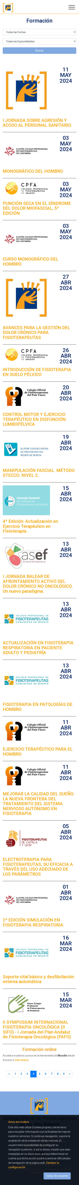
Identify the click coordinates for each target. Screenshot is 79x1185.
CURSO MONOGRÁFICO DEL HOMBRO (30, 261)
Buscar (39, 50)
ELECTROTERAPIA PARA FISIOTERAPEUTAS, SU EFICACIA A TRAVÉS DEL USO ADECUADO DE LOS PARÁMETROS (38, 867)
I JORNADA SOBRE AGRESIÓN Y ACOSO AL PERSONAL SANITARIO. (37, 123)
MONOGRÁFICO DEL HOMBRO (33, 171)
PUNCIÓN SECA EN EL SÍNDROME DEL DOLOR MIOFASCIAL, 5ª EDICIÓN (37, 208)
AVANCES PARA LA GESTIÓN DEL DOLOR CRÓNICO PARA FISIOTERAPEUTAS (36, 332)
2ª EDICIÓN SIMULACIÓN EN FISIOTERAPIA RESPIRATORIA (33, 922)
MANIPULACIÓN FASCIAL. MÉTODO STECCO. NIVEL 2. (39, 473)
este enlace (21, 1060)
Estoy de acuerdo (57, 1176)
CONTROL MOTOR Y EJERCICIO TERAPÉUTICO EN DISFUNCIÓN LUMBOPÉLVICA (34, 419)
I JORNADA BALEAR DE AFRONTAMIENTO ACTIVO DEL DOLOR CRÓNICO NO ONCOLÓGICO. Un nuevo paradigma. (38, 584)
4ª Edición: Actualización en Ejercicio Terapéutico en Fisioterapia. (30, 526)
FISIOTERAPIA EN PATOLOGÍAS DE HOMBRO (37, 707)
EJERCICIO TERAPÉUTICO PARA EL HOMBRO (38, 752)
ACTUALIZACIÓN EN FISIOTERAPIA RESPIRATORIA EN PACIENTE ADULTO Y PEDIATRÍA (38, 647)
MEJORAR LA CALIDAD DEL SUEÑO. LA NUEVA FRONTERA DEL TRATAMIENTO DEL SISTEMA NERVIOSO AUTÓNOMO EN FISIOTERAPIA (39, 803)
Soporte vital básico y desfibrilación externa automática (38, 979)
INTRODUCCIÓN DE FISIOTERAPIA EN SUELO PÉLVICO (37, 372)
